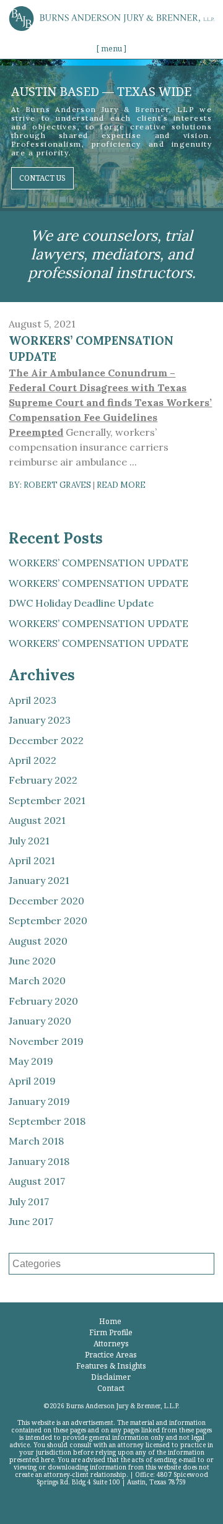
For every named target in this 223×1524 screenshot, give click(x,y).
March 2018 (36, 1141)
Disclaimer (111, 1377)
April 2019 (32, 1081)
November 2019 (46, 1041)
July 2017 (29, 1201)
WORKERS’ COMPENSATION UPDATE (98, 562)
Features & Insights (111, 1366)
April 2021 (32, 860)
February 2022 (43, 780)
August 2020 (38, 941)
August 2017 (37, 1181)
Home (110, 1321)
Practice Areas (111, 1354)
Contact (111, 1388)
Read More (121, 485)
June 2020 (32, 961)
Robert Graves (57, 485)
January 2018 (39, 1161)
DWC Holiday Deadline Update (81, 603)
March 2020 (37, 980)
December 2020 (46, 900)
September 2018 (47, 1121)
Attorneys (111, 1343)
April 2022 (32, 760)
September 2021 (47, 800)
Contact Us (42, 178)
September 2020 (48, 920)
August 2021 (37, 820)
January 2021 (39, 880)
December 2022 (46, 740)
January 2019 (39, 1101)
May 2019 (31, 1061)
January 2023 (40, 720)
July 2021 (29, 840)
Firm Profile (111, 1332)
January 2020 (40, 1021)
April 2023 (32, 700)
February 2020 (43, 1001)
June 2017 (31, 1221)
